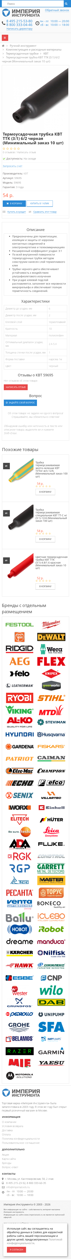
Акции (5, 1154)
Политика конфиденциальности (21, 1138)
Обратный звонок (57, 10)
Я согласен (16, 1249)
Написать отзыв (26, 152)
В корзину (15, 203)
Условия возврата (12, 1126)
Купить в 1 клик (39, 203)
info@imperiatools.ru (18, 1187)
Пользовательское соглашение (21, 1143)
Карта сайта (9, 1159)
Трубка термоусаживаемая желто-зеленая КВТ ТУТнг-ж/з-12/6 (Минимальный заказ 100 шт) (52, 469)
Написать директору (19, 28)
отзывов (9, 152)
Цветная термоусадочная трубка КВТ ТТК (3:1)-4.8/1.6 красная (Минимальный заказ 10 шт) (52, 562)
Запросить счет (12, 166)
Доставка (7, 1130)
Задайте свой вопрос (21, 402)
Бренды (6, 1163)
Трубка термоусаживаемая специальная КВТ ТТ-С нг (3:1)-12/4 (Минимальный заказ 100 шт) (51, 515)
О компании (9, 1122)
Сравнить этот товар (45, 211)
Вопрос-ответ (10, 1167)
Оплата (6, 1134)
